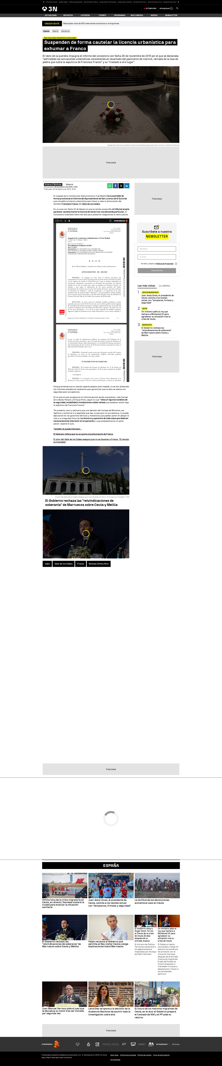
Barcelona (65, 31)
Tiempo (102, 15)
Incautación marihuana (107, 2)
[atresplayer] (166, 8)
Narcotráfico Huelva (91, 2)
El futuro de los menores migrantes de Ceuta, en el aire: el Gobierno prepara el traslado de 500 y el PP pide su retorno (156, 1013)
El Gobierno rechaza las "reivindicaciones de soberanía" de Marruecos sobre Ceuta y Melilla (81, 503)
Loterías (85, 15)
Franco (80, 564)
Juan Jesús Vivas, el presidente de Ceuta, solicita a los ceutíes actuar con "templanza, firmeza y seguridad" (157, 299)
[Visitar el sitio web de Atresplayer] (163, 1044)
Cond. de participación (161, 1055)
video (47, 564)
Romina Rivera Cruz (155, 2)
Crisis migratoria (150, 292)
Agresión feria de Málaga (172, 2)
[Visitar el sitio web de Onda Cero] (133, 1044)
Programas (119, 15)
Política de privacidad (128, 1055)
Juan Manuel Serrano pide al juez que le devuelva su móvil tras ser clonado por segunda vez (63, 1011)
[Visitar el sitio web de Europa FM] (142, 1044)
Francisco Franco (70, 204)
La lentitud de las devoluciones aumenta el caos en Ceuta (152, 901)
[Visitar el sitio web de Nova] (106, 1044)
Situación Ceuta (51, 2)
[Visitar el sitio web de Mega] (115, 1044)
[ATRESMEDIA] (51, 1044)
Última (151, 8)
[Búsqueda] (177, 8)
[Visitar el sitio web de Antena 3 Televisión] (79, 1044)
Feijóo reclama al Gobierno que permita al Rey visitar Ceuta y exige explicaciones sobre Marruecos (108, 944)
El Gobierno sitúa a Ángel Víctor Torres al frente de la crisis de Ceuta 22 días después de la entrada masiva (144, 934)
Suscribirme (157, 270)
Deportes (68, 15)
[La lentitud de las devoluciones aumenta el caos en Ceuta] (157, 885)
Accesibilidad (115, 1060)
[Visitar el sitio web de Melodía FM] (151, 1044)
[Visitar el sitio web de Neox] (97, 1044)
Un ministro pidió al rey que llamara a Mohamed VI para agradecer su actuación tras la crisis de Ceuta (155, 315)
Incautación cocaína (125, 2)
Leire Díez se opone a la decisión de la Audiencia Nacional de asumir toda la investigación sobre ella (109, 1011)
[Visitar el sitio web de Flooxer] (176, 1044)
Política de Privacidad (164, 264)
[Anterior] (44, 2)
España (111, 865)
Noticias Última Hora (99, 564)
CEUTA (144, 309)
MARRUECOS (147, 325)
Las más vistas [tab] (146, 285)
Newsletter (171, 15)
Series (154, 15)
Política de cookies (144, 1055)
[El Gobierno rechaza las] (64, 927)
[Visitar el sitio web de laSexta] (88, 1044)
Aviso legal (114, 1055)
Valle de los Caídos (91, 204)
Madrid (55, 31)
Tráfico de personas (75, 2)
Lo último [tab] (164, 285)
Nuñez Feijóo (63, 2)
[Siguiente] (178, 2)
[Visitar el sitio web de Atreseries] (124, 1044)
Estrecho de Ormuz (140, 2)
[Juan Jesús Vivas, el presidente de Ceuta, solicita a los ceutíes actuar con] (111, 885)
